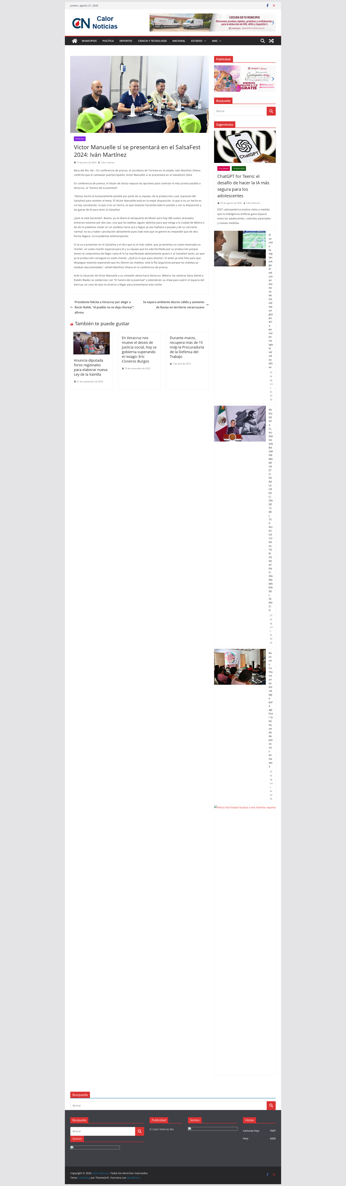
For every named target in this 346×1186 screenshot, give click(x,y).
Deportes (125, 40)
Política (108, 40)
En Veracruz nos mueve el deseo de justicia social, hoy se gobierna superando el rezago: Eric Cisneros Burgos (139, 349)
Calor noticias (107, 162)
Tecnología (239, 168)
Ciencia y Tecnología (152, 40)
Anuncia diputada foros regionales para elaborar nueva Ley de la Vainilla (90, 367)
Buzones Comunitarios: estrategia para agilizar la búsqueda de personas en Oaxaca (271, 709)
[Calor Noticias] (74, 41)
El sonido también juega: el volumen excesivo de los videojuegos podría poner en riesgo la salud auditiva (271, 301)
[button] (204, 40)
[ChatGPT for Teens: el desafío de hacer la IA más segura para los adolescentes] (245, 147)
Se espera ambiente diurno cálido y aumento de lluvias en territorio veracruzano (173, 304)
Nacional (178, 40)
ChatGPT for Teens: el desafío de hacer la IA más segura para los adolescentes (243, 186)
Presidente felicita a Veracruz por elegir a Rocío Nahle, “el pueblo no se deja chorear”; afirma (104, 307)
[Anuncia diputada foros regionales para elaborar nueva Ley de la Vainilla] (91, 334)
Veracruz (79, 139)
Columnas (224, 168)
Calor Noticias (253, 202)
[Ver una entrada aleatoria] (271, 41)
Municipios (89, 40)
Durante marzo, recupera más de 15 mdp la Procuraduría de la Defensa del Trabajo (187, 347)
